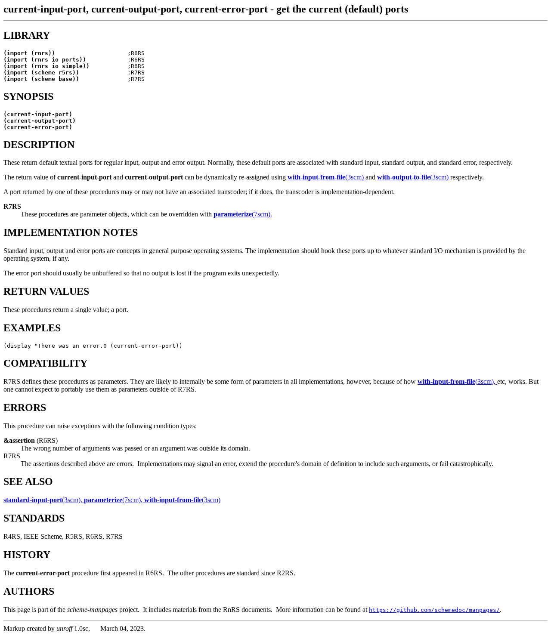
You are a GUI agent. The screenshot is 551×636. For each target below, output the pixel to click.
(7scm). (243, 214)
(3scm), (457, 381)
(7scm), (114, 499)
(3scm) (326, 177)
